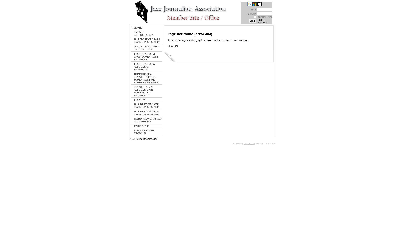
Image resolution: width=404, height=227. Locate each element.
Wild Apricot (249, 143)
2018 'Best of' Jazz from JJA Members (147, 113)
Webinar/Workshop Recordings (148, 120)
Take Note (141, 126)
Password (250, 13)
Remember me (265, 16)
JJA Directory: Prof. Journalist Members (146, 56)
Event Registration (144, 33)
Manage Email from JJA (144, 132)
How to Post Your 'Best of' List (147, 48)
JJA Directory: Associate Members (144, 67)
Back (177, 45)
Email (253, 9)
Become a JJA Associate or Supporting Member (143, 91)
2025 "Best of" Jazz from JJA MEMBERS (147, 41)
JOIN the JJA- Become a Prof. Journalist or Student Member (146, 78)
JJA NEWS (140, 100)
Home (138, 27)
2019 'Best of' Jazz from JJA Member (146, 105)
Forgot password (262, 21)
